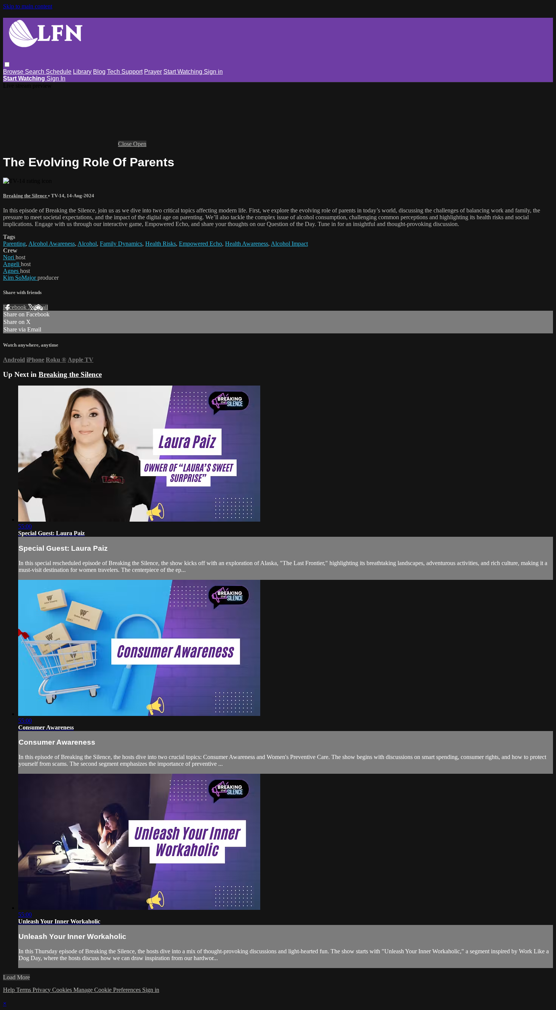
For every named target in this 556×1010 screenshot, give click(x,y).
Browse (14, 71)
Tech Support (125, 71)
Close (125, 144)
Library (82, 71)
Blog (99, 71)
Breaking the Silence (25, 195)
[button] (7, 64)
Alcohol (87, 243)
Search (35, 71)
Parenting (14, 243)
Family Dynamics (121, 243)
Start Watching (183, 71)
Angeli (12, 264)
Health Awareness (246, 243)
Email (41, 307)
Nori (9, 257)
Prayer (153, 71)
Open (139, 144)
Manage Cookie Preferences (107, 990)
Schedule (58, 71)
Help (9, 990)
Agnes (11, 271)
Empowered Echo (200, 243)
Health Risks (160, 243)
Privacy (42, 990)
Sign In (56, 78)
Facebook (15, 307)
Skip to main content (27, 6)
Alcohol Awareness (51, 243)
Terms (24, 990)
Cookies (62, 990)
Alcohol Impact (289, 243)
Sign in (213, 71)
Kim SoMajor (20, 277)
